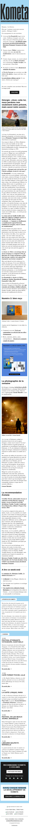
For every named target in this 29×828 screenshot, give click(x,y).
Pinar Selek (6, 585)
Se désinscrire (14, 825)
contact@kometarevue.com (14, 820)
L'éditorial (6, 579)
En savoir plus (6, 669)
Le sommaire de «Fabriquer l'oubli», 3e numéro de (13, 574)
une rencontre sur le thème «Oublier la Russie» (14, 286)
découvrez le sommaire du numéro (14, 68)
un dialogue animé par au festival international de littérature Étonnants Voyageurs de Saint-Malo (15, 44)
